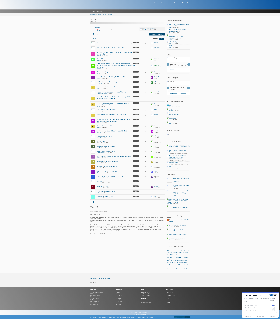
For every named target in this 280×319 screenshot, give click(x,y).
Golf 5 (182, 257)
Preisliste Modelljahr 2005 (105, 196)
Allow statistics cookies (250, 307)
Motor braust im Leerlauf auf (105, 87)
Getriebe (173, 254)
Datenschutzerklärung (171, 294)
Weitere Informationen (179, 317)
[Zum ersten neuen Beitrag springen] (141, 29)
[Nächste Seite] (101, 34)
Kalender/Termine (94, 301)
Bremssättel (173, 252)
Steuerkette (100, 181)
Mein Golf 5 (97, 27)
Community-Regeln (170, 295)
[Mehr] (163, 34)
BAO (170, 232)
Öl (186, 268)
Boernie (98, 44)
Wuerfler (171, 39)
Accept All (272, 316)
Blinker (182, 250)
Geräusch (169, 254)
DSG (181, 252)
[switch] (273, 305)
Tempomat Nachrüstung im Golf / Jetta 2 (179, 109)
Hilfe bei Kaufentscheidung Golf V (107, 191)
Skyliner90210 (100, 49)
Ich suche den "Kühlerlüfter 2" (106, 151)
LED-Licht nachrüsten (146, 295)
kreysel (155, 146)
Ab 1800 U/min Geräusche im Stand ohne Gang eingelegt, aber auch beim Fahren (114, 53)
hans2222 (99, 88)
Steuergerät (169, 267)
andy (170, 119)
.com (170, 122)
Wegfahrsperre (170, 268)
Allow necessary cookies (251, 305)
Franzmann (157, 71)
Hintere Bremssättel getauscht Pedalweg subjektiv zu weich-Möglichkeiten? (113, 104)
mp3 (171, 262)
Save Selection (260, 316)
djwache (171, 110)
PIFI (97, 73)
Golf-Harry (99, 137)
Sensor (182, 264)
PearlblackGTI (146, 29)
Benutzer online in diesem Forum (100, 278)
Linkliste (92, 299)
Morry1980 (99, 55)
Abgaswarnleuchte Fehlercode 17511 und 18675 (111, 114)
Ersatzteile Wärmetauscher (147, 304)
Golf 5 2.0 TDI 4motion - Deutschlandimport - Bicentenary (114, 156)
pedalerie (181, 262)
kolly (155, 82)
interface (179, 260)
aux (180, 250)
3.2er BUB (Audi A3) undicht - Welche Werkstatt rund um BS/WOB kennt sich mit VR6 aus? (114, 120)
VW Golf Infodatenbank (96, 294)
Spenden (168, 302)
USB (176, 267)
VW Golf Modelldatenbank (96, 292)
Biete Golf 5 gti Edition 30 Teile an (107, 166)
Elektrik (187, 252)
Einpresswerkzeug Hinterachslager (177, 225)
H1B (155, 196)
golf (176, 254)
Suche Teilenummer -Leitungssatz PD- (108, 171)
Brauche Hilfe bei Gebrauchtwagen (107, 161)
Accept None (248, 316)
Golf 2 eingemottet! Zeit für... (150, 28)
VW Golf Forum (119, 294)
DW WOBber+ (119, 304)
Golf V (169, 260)
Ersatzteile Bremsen (145, 301)
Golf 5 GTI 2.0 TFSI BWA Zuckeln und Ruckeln (110, 47)
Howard (156, 126)
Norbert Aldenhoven (101, 152)
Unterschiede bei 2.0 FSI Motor (106, 146)
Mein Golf (118, 292)
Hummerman (99, 197)
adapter (171, 250)
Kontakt (168, 298)
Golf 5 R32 (100, 59)
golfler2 (156, 186)
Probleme (185, 262)
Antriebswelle (176, 250)
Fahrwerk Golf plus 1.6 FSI (175, 42)
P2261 (177, 262)
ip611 (98, 167)
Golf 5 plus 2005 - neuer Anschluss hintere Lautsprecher (177, 30)
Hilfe (167, 304)
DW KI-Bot (118, 303)
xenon (175, 268)
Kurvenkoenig (99, 187)
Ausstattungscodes (95, 295)
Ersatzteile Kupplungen (146, 302)
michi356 (171, 226)
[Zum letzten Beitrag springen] (152, 43)
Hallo (98, 42)
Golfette (98, 192)
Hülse (176, 260)
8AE (170, 105)
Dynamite (99, 182)
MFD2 (186, 260)
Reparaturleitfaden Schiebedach (177, 238)
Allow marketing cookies (250, 310)
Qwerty (156, 104)
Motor (168, 262)
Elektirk (184, 252)
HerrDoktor (156, 58)
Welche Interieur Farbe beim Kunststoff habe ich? (112, 92)
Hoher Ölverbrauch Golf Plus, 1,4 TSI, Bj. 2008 (111, 77)
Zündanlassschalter (182, 268)
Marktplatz (118, 298)
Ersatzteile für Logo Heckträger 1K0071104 (110, 176)
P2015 (174, 262)
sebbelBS (99, 122)
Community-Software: (140, 312)
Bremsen (169, 252)
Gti (171, 260)
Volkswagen (183, 267)
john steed (99, 177)
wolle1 (98, 111)
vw (187, 267)
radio (168, 264)
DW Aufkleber (169, 301)
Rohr (179, 264)
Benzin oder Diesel (102, 186)
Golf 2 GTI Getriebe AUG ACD (173, 257)
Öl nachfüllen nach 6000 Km (105, 126)
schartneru (99, 68)
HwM (170, 106)
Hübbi (155, 171)
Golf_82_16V (171, 223)
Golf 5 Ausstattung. (102, 72)
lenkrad (182, 260)
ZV (176, 268)
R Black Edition (173, 118)
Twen (98, 162)
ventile (179, 267)
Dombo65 (99, 78)
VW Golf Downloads (95, 298)
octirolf (155, 166)
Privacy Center (169, 292)
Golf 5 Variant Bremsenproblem (106, 109)
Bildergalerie (119, 295)
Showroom (97, 30)
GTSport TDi (99, 83)
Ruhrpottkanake (172, 116)
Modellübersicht (104, 23)
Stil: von (140, 314)
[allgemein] (136, 42)
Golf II (186, 257)
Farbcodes (92, 297)
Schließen (187, 317)
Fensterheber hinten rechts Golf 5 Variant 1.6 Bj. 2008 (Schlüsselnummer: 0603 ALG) (113, 97)
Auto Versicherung (145, 292)
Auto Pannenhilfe (145, 294)
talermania (99, 60)
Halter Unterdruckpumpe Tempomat (178, 234)
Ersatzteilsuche (94, 304)
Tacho (173, 267)
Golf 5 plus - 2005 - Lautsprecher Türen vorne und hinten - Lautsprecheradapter (179, 25)
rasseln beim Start (174, 264)
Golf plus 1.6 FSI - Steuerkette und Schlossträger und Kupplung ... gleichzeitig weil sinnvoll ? (177, 36)
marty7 (98, 106)
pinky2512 (99, 157)
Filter (162, 38)
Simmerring (186, 264)
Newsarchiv (93, 303)
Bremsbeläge (187, 250)
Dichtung (178, 252)
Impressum (168, 297)
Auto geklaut (100, 141)
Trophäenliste (119, 301)
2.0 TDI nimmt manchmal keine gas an (108, 82)
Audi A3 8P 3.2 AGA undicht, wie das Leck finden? (112, 131)
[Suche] (107, 11)
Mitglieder (118, 299)
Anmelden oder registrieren (98, 11)
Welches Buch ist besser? (104, 136)
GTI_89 (98, 147)
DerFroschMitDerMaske (102, 93)
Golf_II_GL (156, 114)
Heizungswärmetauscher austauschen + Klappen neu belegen (179, 113)
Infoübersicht (95, 23)
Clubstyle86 (99, 172)
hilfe (173, 260)
